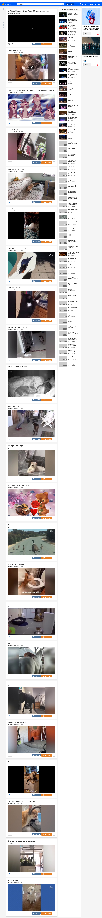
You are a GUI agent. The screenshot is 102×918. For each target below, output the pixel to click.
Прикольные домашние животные (21, 683)
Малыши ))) (12, 208)
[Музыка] (3, 19)
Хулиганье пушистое (16, 762)
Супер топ (10, 52)
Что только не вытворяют (18, 564)
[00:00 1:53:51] (31, 28)
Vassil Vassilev (11, 13)
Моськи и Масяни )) (15, 288)
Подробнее (87, 33)
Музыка (84, 4)
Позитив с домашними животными (21, 841)
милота (11, 643)
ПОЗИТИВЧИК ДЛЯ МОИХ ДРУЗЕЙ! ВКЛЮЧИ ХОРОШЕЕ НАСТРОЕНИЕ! (31, 90)
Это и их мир (13, 880)
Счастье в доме (13, 129)
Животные (12, 525)
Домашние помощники (17, 722)
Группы (98, 4)
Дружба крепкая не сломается (19, 327)
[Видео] (3, 17)
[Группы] (3, 22)
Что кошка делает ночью (17, 367)
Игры (91, 4)
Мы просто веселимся (16, 604)
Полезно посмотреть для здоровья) (21, 801)
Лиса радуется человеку (17, 169)
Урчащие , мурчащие (16, 446)
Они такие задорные (15, 50)
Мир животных (14, 406)
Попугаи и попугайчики (17, 248)
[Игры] (3, 27)
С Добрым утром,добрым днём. (20, 485)
